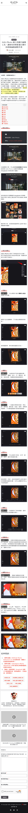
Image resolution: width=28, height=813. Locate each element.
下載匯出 (5, 123)
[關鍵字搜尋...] (26, 3)
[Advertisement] (14, 20)
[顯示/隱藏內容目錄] (23, 105)
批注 (4, 116)
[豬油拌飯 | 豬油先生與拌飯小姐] (14, 2)
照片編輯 (7, 680)
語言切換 (5, 109)
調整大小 (5, 122)
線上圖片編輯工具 (18, 680)
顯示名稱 (4, 773)
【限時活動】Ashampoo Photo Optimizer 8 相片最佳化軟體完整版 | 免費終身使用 (15, 665)
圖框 (4, 118)
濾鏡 (4, 112)
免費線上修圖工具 (18, 677)
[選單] (1, 3)
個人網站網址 (4, 784)
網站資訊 (5, 107)
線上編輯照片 (14, 686)
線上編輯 (18, 683)
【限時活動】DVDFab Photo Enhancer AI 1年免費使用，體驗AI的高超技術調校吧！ (14, 659)
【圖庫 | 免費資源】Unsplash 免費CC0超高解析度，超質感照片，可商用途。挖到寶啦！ (15, 671)
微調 (4, 114)
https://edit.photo (15, 141)
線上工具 (17, 36)
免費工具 (7, 677)
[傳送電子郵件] (12, 50)
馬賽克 (5, 120)
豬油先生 (10, 50)
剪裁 (4, 110)
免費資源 (13, 36)
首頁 (10, 36)
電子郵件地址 (5, 779)
